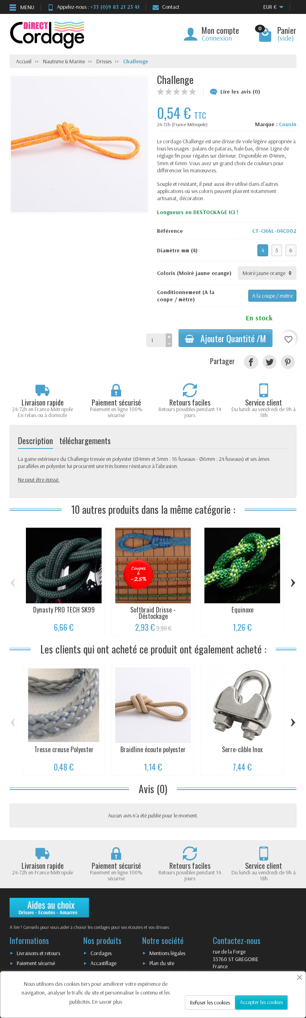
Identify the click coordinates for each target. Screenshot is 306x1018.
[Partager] (251, 362)
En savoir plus (107, 1001)
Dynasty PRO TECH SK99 (64, 609)
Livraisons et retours (38, 953)
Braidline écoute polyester (153, 749)
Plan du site (161, 963)
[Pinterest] (288, 362)
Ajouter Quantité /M (233, 338)
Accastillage (103, 963)
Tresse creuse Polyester (64, 749)
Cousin (287, 124)
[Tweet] (270, 362)
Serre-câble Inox (242, 749)
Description (35, 440)
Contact (170, 6)
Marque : (266, 124)
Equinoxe (242, 609)
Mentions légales (167, 953)
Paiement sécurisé (36, 963)
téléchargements (85, 440)
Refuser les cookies (210, 1002)
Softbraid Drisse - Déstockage (153, 613)
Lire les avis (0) (240, 91)
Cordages (101, 953)
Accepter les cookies (261, 1002)
